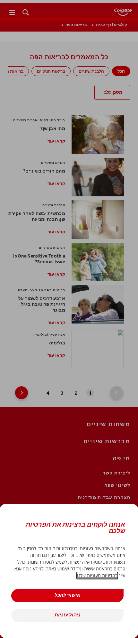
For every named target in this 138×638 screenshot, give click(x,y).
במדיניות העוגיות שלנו (97, 575)
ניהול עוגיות (67, 615)
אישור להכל (67, 595)
